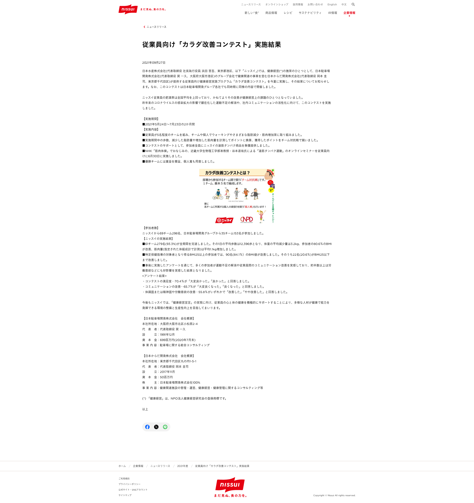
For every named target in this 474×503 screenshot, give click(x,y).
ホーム (122, 465)
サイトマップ (124, 495)
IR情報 (332, 13)
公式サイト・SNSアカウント (133, 489)
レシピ (287, 13)
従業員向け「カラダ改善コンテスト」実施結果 (222, 465)
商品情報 (271, 13)
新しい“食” (252, 13)
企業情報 (349, 13)
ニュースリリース (251, 4)
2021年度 (182, 465)
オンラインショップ (276, 4)
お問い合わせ (315, 4)
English (332, 4)
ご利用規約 (124, 478)
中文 (344, 4)
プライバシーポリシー (129, 484)
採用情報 (298, 4)
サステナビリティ (310, 13)
